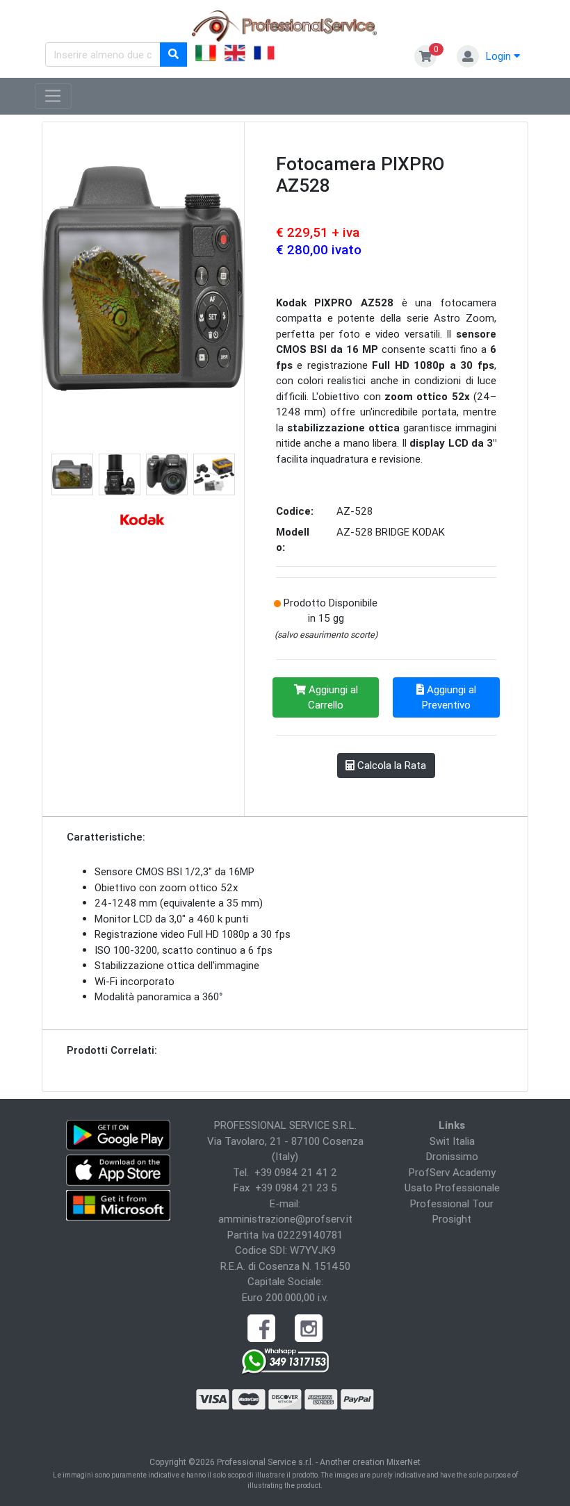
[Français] (264, 54)
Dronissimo (452, 1156)
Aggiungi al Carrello (332, 697)
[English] (235, 54)
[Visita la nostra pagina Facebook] (261, 1327)
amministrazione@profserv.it (285, 1218)
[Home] (285, 24)
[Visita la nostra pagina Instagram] (309, 1327)
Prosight (451, 1218)
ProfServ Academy (452, 1172)
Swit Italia (452, 1141)
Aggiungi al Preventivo (449, 697)
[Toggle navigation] (53, 96)
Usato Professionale (452, 1187)
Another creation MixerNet (370, 1462)
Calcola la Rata (390, 765)
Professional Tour (452, 1203)
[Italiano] (205, 54)
